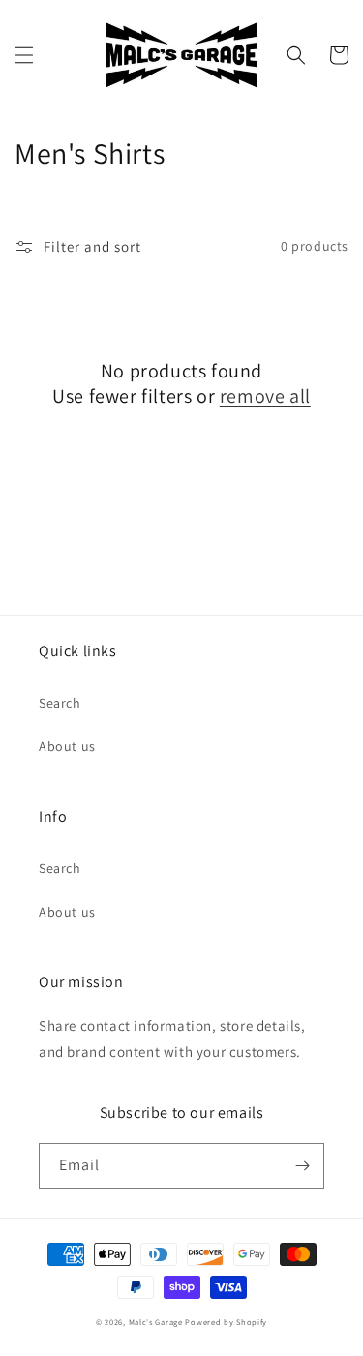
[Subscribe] (302, 1166)
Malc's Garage (156, 1321)
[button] (24, 55)
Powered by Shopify (226, 1321)
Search (60, 702)
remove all (265, 395)
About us (67, 746)
